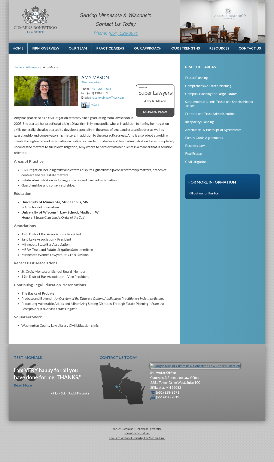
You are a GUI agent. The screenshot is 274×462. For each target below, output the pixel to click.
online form (213, 193)
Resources (219, 48)
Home (18, 48)
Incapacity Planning (199, 122)
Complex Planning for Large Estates (211, 94)
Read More (23, 385)
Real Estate (193, 153)
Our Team (78, 48)
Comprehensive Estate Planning (208, 86)
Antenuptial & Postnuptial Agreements (213, 130)
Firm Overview (45, 48)
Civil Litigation (196, 162)
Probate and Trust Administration (210, 113)
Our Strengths (185, 48)
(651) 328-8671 (123, 33)
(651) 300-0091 (101, 88)
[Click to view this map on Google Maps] (195, 366)
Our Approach (147, 48)
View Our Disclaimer (137, 433)
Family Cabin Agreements (204, 137)
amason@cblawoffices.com (106, 97)
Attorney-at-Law (91, 82)
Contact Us (250, 48)
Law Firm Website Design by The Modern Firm (137, 438)
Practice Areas (110, 48)
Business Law (195, 145)
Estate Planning (196, 77)
